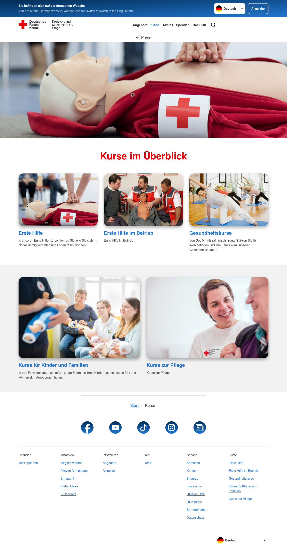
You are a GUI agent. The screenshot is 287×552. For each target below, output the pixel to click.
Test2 (148, 462)
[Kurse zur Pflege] (207, 317)
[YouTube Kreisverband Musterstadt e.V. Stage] (115, 427)
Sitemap (192, 478)
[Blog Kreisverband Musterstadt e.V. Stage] (199, 427)
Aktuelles (109, 470)
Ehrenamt (67, 478)
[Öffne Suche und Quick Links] (213, 25)
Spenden (183, 25)
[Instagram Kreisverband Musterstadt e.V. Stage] (171, 427)
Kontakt (192, 470)
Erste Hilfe (31, 232)
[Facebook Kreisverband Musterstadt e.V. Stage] (87, 427)
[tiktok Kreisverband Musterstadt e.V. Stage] (143, 427)
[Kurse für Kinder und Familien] (79, 317)
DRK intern (194, 502)
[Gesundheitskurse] (228, 199)
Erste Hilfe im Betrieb (128, 232)
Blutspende (68, 494)
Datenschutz (195, 517)
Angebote (140, 25)
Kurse (155, 25)
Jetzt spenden (28, 462)
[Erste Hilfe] (58, 199)
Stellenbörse (69, 486)
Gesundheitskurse (210, 232)
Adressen (193, 462)
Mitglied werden (72, 462)
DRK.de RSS (196, 494)
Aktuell (168, 25)
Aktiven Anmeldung (74, 470)
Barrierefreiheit (197, 509)
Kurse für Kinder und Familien (53, 364)
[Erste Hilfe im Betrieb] (143, 199)
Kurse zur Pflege (166, 364)
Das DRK (199, 25)
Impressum (194, 486)
